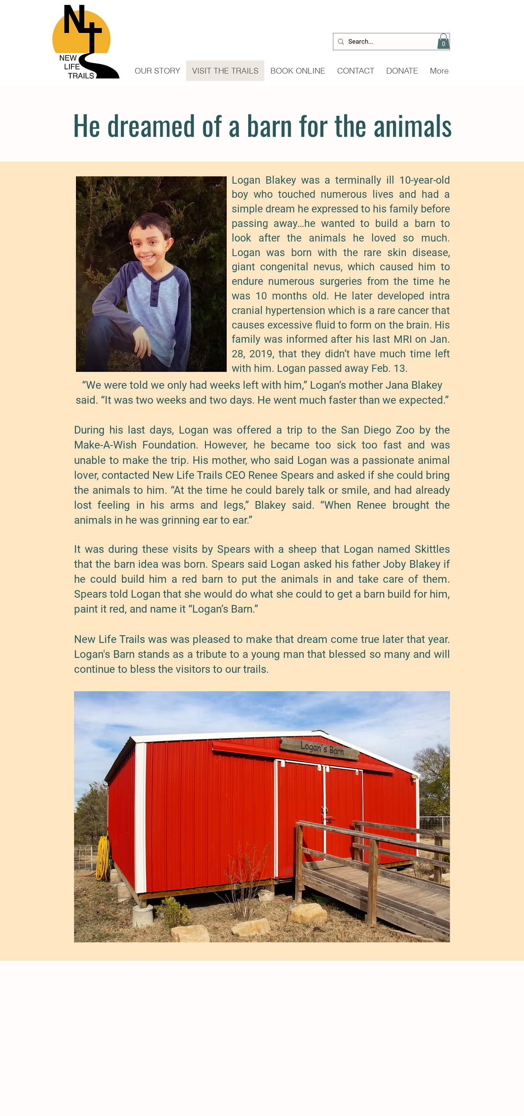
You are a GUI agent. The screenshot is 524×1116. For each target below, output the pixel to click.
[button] (443, 41)
